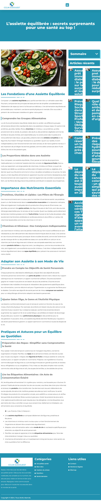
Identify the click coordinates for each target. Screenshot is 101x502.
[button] (67, 5)
